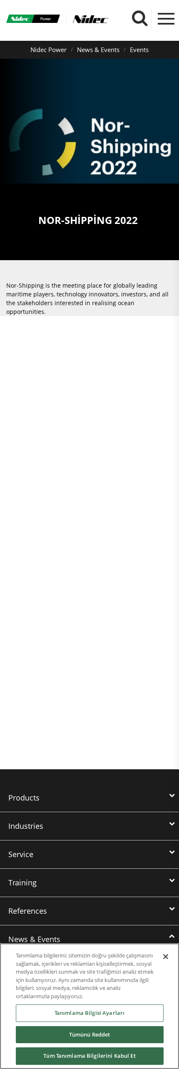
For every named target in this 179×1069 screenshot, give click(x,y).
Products (24, 798)
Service (20, 854)
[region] (89, 1006)
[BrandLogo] (33, 20)
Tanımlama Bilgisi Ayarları (89, 1013)
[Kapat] (166, 956)
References (27, 911)
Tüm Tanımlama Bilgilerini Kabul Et (89, 1055)
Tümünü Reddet (89, 1034)
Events (139, 49)
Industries (25, 826)
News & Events (98, 49)
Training (22, 883)
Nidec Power (48, 49)
